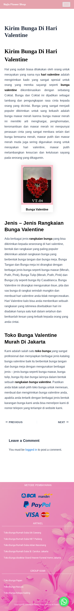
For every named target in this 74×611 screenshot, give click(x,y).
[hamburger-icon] (66, 4)
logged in (31, 449)
